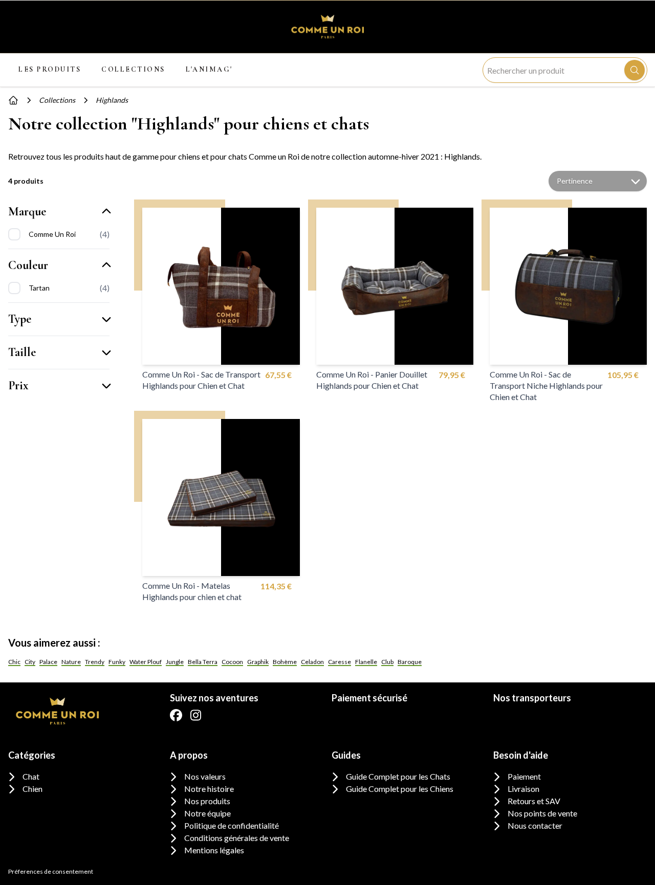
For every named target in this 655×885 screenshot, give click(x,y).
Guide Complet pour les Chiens (399, 788)
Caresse (339, 662)
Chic (14, 662)
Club (387, 662)
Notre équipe (207, 813)
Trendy (94, 662)
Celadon (312, 662)
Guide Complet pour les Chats (398, 776)
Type (19, 319)
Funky (116, 662)
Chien (32, 788)
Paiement (524, 776)
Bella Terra (202, 662)
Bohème (285, 662)
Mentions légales (214, 850)
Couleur (28, 265)
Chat (31, 776)
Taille (22, 352)
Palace (48, 662)
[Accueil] (13, 100)
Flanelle (366, 662)
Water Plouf (145, 662)
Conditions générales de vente (236, 838)
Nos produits (207, 801)
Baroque (410, 662)
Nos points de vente (542, 813)
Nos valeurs (205, 776)
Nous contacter (535, 825)
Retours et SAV (534, 801)
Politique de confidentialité (231, 825)
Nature (71, 662)
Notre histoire (209, 788)
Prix (18, 385)
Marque (27, 211)
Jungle (175, 662)
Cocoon (232, 662)
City (30, 662)
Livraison (523, 788)
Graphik (258, 662)
